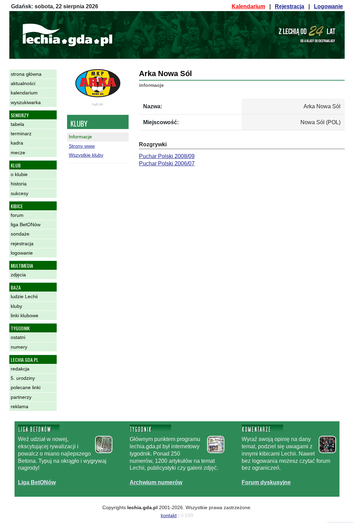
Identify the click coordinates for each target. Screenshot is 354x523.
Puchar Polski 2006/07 (167, 163)
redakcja (20, 368)
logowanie (22, 253)
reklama (19, 406)
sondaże (20, 234)
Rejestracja (289, 6)
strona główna (26, 74)
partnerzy (21, 397)
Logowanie (328, 6)
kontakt (169, 515)
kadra (17, 143)
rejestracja (22, 243)
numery (19, 347)
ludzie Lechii (24, 296)
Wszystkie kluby (86, 155)
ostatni (18, 337)
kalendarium (24, 92)
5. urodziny (23, 378)
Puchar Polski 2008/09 (167, 156)
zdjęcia (18, 274)
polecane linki (25, 387)
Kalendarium (248, 6)
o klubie (19, 174)
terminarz (21, 133)
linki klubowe (24, 315)
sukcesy (19, 193)
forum (17, 215)
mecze (18, 152)
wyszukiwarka (26, 102)
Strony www (82, 146)
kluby (16, 306)
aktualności (23, 83)
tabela (17, 124)
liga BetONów (25, 224)
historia (19, 183)
